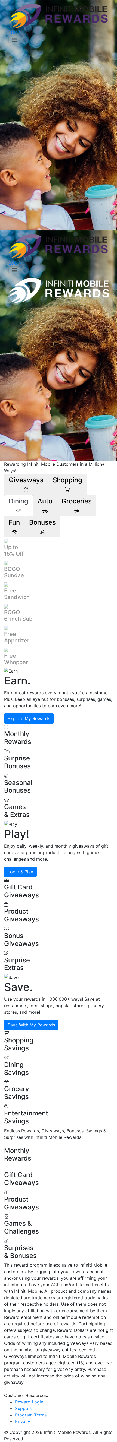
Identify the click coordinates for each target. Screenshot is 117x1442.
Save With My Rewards (31, 1025)
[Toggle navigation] (14, 40)
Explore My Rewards (29, 718)
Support (23, 1408)
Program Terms (31, 1415)
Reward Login (29, 1402)
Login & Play (20, 871)
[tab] (26, 484)
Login (15, 32)
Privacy (22, 1421)
